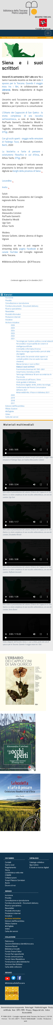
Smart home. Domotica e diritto (28, 372)
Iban (13, 1010)
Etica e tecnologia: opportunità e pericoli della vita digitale (33, 352)
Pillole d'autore (11, 408)
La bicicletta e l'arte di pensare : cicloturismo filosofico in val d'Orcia (22, 153)
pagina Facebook (27, 249)
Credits (39, 1018)
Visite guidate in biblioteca (26, 382)
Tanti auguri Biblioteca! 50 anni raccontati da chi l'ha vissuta (34, 375)
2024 (13, 330)
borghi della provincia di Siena (27, 171)
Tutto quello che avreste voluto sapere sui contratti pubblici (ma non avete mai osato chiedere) (32, 359)
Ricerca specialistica (13, 308)
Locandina (7, 180)
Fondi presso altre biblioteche (17, 961)
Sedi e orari (9, 864)
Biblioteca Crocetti (12, 948)
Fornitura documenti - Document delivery (21, 306)
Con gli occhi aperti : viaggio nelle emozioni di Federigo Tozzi (22, 140)
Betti (4, 145)
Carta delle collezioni (13, 966)
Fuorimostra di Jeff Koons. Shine (28, 379)
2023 (13, 333)
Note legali (29, 1007)
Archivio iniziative (12, 37)
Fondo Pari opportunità (14, 954)
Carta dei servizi (11, 417)
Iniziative (9, 319)
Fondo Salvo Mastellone (15, 959)
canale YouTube (10, 252)
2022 (13, 335)
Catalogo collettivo (36, 862)
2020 (13, 395)
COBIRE (8, 875)
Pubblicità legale (41, 1007)
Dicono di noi (10, 885)
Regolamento (10, 867)
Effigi (4, 132)
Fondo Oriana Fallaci (13, 951)
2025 (13, 328)
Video (7, 414)
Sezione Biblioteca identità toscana (19, 943)
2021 (21, 37)
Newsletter (9, 311)
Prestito (8, 300)
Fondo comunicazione (14, 956)
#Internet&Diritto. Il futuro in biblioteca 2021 (32, 392)
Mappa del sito (38, 1010)
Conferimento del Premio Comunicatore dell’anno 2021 (31, 388)
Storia (7, 870)
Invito (4, 187)
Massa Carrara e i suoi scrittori (27, 364)
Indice (47, 1010)
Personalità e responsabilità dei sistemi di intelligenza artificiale (32, 344)
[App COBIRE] (12, 993)
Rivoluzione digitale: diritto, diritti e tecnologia (33, 384)
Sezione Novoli (11, 946)
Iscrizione (9, 297)
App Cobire (33, 864)
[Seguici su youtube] (7, 978)
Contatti (8, 862)
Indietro (48, 37)
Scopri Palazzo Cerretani (15, 880)
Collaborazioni (11, 877)
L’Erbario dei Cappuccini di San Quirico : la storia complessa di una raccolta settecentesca (22, 116)
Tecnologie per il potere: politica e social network (34, 341)
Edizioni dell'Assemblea (14, 406)
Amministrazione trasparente (12, 1007)
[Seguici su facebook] (19, 978)
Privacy (28, 1010)
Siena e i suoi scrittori (25, 366)
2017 (13, 403)
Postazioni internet (12, 317)
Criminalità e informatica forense (28, 349)
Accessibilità (27, 1012)
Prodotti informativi (13, 314)
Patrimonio (9, 941)
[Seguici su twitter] (13, 978)
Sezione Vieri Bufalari (13, 964)
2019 (13, 397)
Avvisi (7, 882)
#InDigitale (9, 411)
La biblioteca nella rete (14, 872)
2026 (13, 325)
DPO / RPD (21, 1010)
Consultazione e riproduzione (17, 303)
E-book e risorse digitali (39, 867)
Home (4, 37)
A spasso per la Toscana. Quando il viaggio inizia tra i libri (22, 83)
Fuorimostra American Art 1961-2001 (30, 369)
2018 (13, 400)
